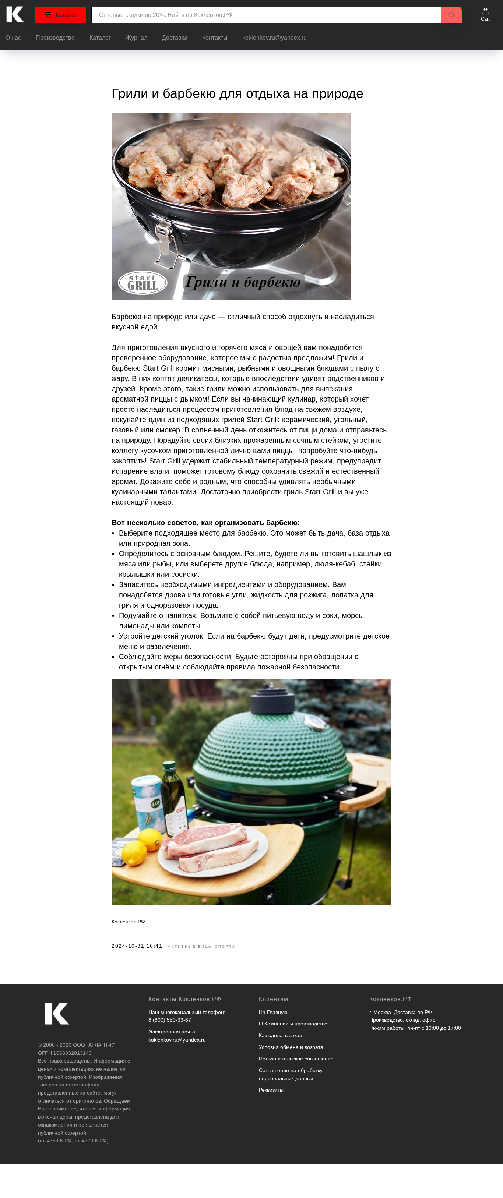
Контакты (215, 38)
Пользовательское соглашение (296, 1058)
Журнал (136, 38)
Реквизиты (271, 1090)
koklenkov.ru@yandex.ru (274, 38)
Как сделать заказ (280, 1035)
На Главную (273, 1012)
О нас (13, 38)
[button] (485, 15)
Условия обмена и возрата (291, 1047)
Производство (55, 38)
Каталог (100, 38)
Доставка (174, 38)
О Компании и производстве (293, 1023)
